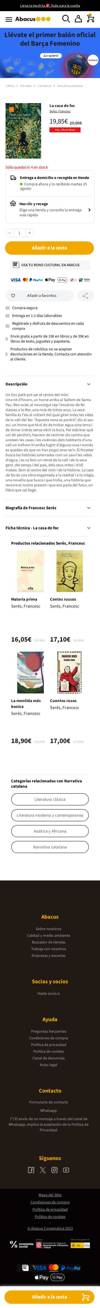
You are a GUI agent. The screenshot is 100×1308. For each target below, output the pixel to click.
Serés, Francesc (60, 111)
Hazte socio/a (49, 993)
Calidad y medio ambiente (48, 935)
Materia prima (24, 599)
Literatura (45, 86)
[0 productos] (90, 21)
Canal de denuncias (48, 1058)
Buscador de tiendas (49, 942)
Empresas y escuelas (49, 955)
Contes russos (63, 599)
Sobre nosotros (48, 929)
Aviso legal (49, 1065)
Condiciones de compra (48, 1038)
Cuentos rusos (63, 701)
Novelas (26, 86)
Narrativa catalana (70, 86)
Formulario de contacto (48, 1102)
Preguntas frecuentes (48, 1031)
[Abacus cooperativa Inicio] (34, 22)
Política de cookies (48, 1051)
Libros (10, 86)
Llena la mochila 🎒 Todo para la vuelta (50, 5)
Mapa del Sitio (50, 1195)
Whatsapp (48, 1110)
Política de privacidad (48, 1045)
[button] (78, 19)
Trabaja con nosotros (48, 949)
